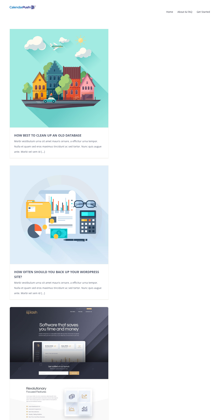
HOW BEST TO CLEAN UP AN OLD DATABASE (47, 135)
